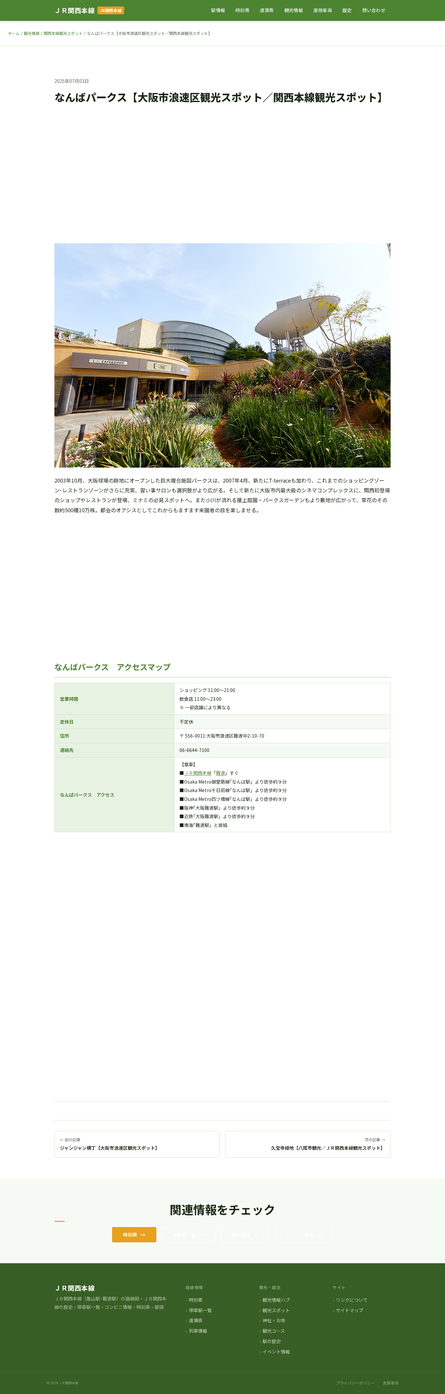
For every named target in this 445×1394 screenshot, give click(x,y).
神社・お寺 (274, 1320)
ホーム (14, 33)
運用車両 (322, 10)
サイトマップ (349, 1310)
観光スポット (276, 1310)
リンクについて (352, 1300)
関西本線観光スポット (63, 33)
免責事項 (390, 1383)
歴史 (347, 10)
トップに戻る (300, 1234)
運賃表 (267, 10)
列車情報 (198, 1330)
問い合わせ (373, 10)
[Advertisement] (222, 180)
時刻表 (243, 10)
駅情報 (218, 10)
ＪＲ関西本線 (74, 10)
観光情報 (293, 10)
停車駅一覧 (184, 1234)
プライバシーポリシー (355, 1383)
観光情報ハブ (276, 1300)
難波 (220, 773)
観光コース (274, 1330)
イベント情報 (276, 1351)
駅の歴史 (272, 1341)
